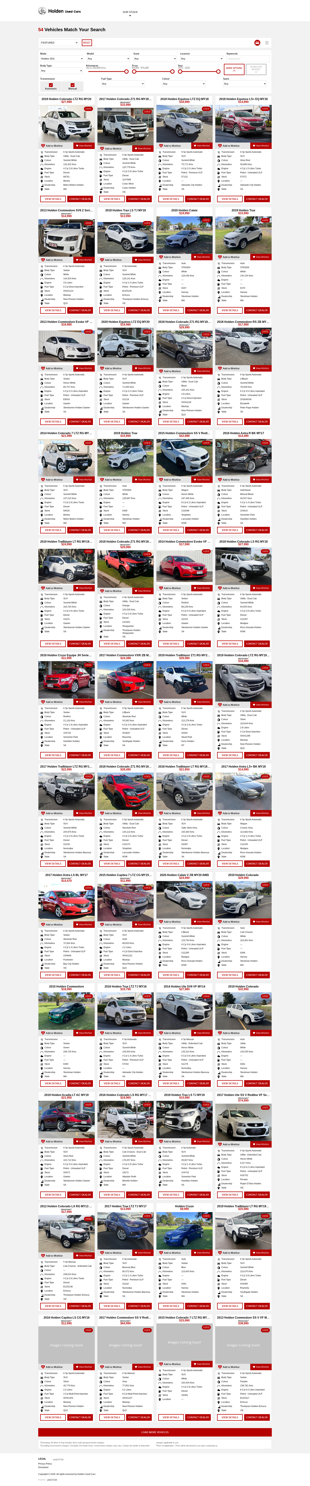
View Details (53, 199)
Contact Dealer (80, 199)
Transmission (47, 78)
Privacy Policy (45, 1464)
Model (90, 53)
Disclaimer (43, 1467)
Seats (226, 78)
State (136, 53)
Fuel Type (106, 78)
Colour (166, 78)
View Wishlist (85, 145)
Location (185, 53)
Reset (87, 42)
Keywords (232, 53)
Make (43, 53)
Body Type (46, 65)
